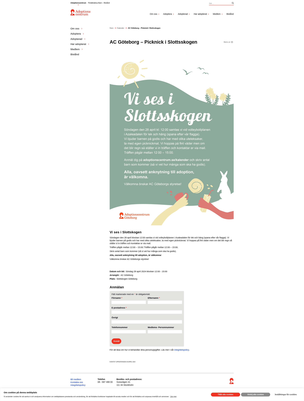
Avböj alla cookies (255, 394)
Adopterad (183, 14)
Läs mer (173, 396)
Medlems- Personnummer (161, 327)
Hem (111, 28)
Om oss (153, 14)
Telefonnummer (120, 327)
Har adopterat (200, 14)
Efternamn (154, 298)
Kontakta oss (76, 382)
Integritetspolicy (77, 385)
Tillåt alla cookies (225, 394)
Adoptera (167, 14)
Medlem (217, 14)
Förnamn (117, 298)
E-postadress (119, 308)
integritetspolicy (181, 350)
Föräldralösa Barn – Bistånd (99, 3)
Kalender (120, 28)
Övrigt (115, 317)
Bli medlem (75, 379)
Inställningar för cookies (286, 394)
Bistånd (230, 14)
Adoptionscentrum (78, 3)
